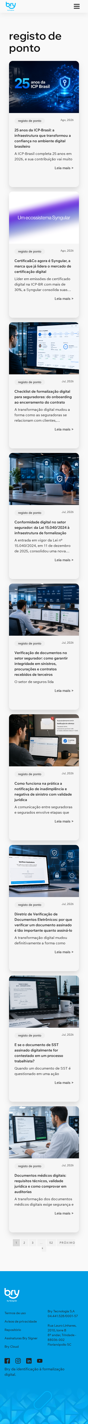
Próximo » (58, 1245)
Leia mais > (64, 168)
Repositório (13, 1330)
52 (51, 1242)
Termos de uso (15, 1313)
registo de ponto (29, 121)
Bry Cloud (12, 1347)
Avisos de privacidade (21, 1321)
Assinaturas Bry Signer (21, 1338)
